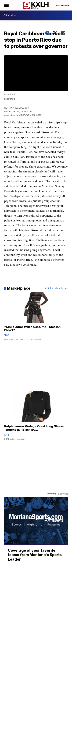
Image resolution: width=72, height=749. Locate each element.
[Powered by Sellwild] (63, 494)
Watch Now (62, 5)
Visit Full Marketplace (56, 288)
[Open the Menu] (6, 5)
